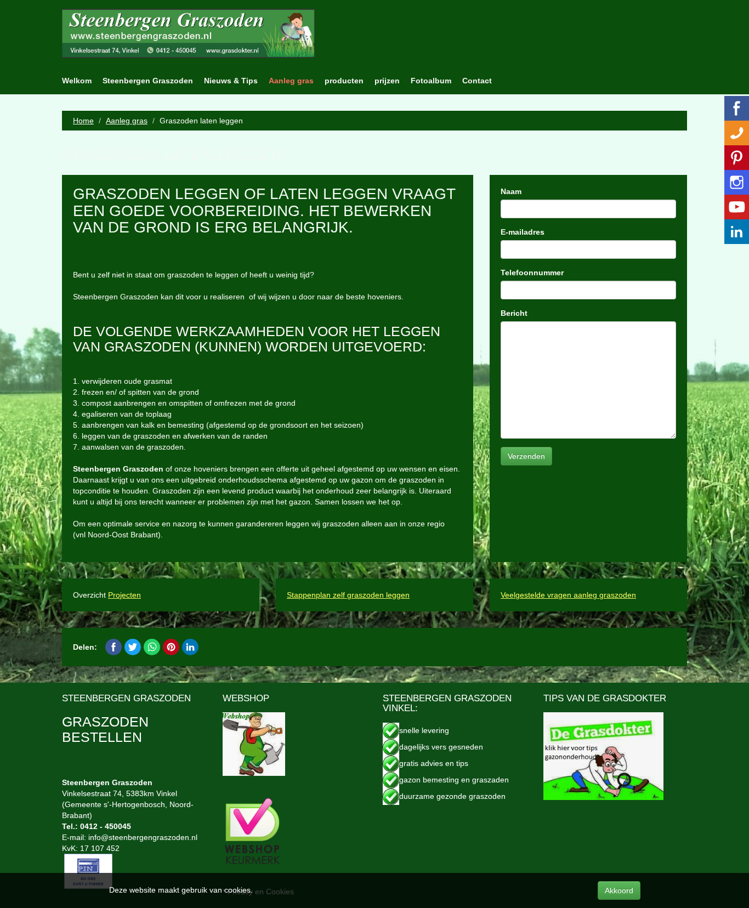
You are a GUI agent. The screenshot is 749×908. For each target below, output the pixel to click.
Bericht (514, 313)
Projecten (124, 595)
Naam (511, 191)
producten (344, 80)
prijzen (387, 80)
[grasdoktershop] (254, 743)
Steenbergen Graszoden (148, 80)
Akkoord (619, 890)
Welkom (77, 80)
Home (83, 120)
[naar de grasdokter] (603, 755)
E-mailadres (522, 232)
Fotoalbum (431, 80)
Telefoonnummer (532, 272)
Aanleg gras (291, 80)
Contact (477, 80)
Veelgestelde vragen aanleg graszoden (568, 595)
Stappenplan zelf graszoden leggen (348, 595)
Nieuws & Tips (231, 80)
